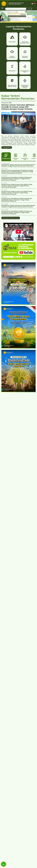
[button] (2, 16)
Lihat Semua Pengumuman (11, 218)
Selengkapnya (7, 147)
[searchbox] (18, 9)
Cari (29, 8)
